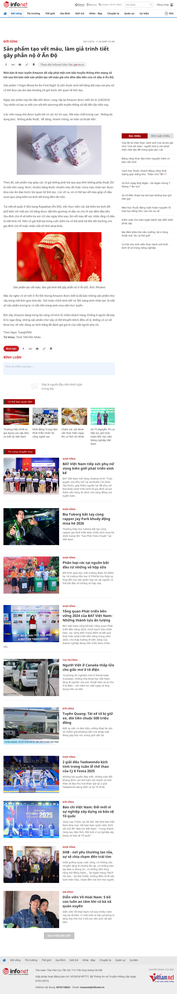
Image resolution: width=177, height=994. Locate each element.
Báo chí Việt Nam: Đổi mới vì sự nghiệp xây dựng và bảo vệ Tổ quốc (88, 811)
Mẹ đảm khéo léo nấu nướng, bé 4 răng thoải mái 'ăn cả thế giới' (145, 233)
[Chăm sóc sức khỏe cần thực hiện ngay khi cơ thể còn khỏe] (74, 416)
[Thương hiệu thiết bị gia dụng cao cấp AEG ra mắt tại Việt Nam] (16, 416)
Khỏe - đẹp (95, 13)
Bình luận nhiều (160, 135)
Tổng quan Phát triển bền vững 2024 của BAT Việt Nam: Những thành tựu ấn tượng (87, 615)
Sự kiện (144, 13)
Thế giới (50, 13)
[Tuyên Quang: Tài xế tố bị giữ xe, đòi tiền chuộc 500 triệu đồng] (31, 726)
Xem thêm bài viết (59, 935)
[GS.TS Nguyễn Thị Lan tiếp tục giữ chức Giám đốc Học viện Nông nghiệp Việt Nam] (103, 416)
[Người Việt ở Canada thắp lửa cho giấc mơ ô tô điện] (31, 677)
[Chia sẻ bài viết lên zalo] (13, 64)
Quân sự (129, 13)
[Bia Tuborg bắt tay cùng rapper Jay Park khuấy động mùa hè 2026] (31, 526)
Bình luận (11, 348)
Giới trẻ (79, 13)
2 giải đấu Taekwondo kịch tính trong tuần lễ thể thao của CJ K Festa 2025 (86, 766)
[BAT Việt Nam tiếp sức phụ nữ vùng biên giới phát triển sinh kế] (31, 476)
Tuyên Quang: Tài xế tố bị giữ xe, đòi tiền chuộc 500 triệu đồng (88, 718)
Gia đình (65, 13)
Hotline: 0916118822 (112, 4)
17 (164, 174)
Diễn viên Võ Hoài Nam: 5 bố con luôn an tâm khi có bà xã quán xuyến (87, 901)
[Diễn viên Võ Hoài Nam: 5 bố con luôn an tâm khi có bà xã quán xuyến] (31, 909)
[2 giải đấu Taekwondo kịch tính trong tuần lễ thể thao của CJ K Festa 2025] (31, 774)
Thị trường (33, 13)
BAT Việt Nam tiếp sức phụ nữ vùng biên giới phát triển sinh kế (88, 468)
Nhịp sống (69, 458)
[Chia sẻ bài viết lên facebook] (6, 64)
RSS (171, 13)
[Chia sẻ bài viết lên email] (19, 64)
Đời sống (16, 13)
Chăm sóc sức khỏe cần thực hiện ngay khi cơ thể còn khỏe (73, 433)
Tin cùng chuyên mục (20, 451)
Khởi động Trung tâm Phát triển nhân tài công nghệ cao (45, 433)
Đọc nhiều (135, 135)
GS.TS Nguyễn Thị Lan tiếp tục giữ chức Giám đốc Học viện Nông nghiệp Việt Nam (103, 436)
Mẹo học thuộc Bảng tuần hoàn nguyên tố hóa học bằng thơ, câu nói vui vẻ (146, 209)
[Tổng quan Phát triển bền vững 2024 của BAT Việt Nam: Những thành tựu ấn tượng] (31, 623)
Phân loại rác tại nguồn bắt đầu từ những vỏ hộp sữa (86, 564)
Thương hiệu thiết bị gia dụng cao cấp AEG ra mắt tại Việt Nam (16, 433)
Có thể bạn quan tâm (20, 401)
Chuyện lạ (113, 13)
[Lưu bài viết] (33, 64)
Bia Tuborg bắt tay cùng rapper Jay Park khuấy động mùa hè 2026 (86, 519)
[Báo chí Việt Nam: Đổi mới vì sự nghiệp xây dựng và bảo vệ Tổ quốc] (31, 819)
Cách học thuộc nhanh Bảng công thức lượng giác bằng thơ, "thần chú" (144, 172)
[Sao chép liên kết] (26, 64)
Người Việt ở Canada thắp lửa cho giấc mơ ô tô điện (88, 667)
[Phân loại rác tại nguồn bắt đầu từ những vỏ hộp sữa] (31, 575)
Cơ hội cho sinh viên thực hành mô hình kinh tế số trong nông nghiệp (145, 246)
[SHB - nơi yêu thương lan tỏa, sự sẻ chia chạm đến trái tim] (31, 864)
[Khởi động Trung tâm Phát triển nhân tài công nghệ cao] (45, 416)
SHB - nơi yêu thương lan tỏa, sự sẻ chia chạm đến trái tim (88, 854)
